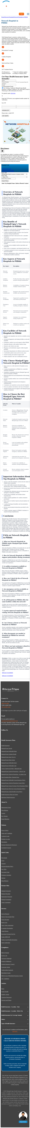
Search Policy (5, 180)
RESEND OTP (6, 110)
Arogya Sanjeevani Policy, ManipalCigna (11, 768)
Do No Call (4, 955)
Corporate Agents (5, 967)
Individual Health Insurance (8, 797)
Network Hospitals (9, 17)
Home (2, 17)
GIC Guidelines (5, 978)
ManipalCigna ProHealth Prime (9, 751)
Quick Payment (5, 919)
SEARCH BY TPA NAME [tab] (6, 168)
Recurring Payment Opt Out (8, 934)
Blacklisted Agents (5, 973)
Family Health (4, 991)
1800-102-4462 (5, 703)
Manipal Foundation (6, 899)
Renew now (4, 922)
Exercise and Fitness (6, 1000)
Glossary (3, 863)
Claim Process (4, 931)
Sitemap (3, 878)
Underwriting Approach (7, 970)
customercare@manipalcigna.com (9, 720)
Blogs (2, 988)
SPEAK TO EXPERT (7, 672)
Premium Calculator (6, 875)
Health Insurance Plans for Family (9, 794)
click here (13, 93)
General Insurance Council (7, 964)
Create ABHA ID (5, 937)
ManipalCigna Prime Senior (8, 760)
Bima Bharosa (4, 881)
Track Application (5, 942)
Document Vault (5, 872)
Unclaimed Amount (6, 847)
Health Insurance (5, 745)
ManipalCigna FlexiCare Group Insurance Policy (13, 788)
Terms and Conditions (6, 833)
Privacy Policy (4, 830)
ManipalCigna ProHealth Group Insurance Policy (13, 780)
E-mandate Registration (7, 928)
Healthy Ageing (5, 994)
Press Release (4, 810)
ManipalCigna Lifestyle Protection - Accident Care (13, 774)
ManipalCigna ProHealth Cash (8, 765)
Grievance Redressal (6, 958)
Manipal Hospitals (5, 893)
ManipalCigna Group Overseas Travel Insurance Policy (14, 786)
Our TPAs (3, 869)
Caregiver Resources (6, 997)
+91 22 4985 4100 (5, 707)
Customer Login (5, 836)
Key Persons (4, 816)
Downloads (4, 857)
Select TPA (4, 172)
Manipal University (6, 891)
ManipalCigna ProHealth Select (9, 763)
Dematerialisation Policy (7, 866)
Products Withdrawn (6, 961)
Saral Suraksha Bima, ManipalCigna (10, 777)
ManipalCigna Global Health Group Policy (11, 791)
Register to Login (5, 839)
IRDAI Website (5, 952)
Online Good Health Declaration (9, 939)
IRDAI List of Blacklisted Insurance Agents (12, 975)
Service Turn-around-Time (7, 916)
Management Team (6, 807)
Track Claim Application (7, 925)
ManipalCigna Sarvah (6, 748)
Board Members (5, 819)
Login (21, 13)
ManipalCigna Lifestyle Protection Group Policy (13, 783)
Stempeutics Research (6, 896)
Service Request (5, 914)
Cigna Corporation (5, 902)
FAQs (2, 860)
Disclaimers (4, 842)
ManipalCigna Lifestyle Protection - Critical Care (13, 771)
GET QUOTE (5, 115)
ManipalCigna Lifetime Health (8, 754)
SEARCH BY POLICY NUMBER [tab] (8, 171)
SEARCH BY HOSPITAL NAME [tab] (8, 170)
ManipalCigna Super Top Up (8, 757)
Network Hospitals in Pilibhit (21, 17)
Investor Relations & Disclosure (9, 845)
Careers (3, 813)
